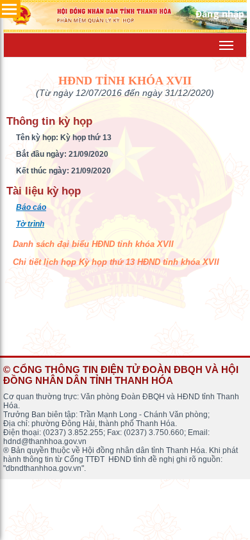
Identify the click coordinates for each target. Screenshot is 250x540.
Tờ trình (30, 223)
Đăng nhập (220, 14)
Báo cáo (31, 207)
